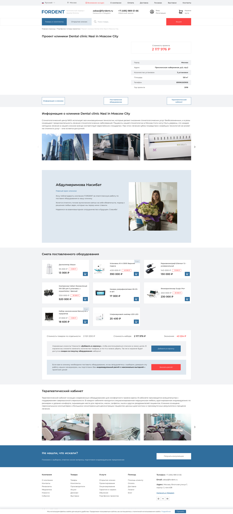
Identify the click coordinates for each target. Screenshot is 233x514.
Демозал (74, 493)
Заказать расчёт (166, 367)
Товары (74, 480)
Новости (46, 493)
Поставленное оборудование (116, 101)
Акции (179, 22)
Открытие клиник (79, 22)
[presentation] (38, 147)
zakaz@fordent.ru (103, 10)
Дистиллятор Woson (67, 265)
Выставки (172, 3)
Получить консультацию (174, 456)
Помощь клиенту (135, 480)
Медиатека (47, 490)
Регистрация (161, 13)
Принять (180, 511)
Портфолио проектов (109, 496)
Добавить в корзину (166, 349)
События (46, 496)
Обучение (103, 493)
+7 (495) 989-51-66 (128, 10)
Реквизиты (47, 486)
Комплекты (76, 483)
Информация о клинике (53, 101)
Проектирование (107, 483)
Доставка (144, 3)
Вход (158, 10)
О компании (115, 3)
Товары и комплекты (54, 22)
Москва (72, 3)
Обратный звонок (125, 13)
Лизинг (131, 490)
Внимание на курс (95, 3)
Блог (130, 493)
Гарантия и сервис (107, 490)
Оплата (130, 3)
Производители (78, 486)
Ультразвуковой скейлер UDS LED (124, 314)
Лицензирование (107, 486)
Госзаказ (158, 3)
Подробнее (166, 511)
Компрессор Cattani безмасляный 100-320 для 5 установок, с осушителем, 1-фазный (73, 288)
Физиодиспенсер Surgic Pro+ (173, 288)
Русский (48, 3)
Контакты (187, 3)
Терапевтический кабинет (179, 101)
